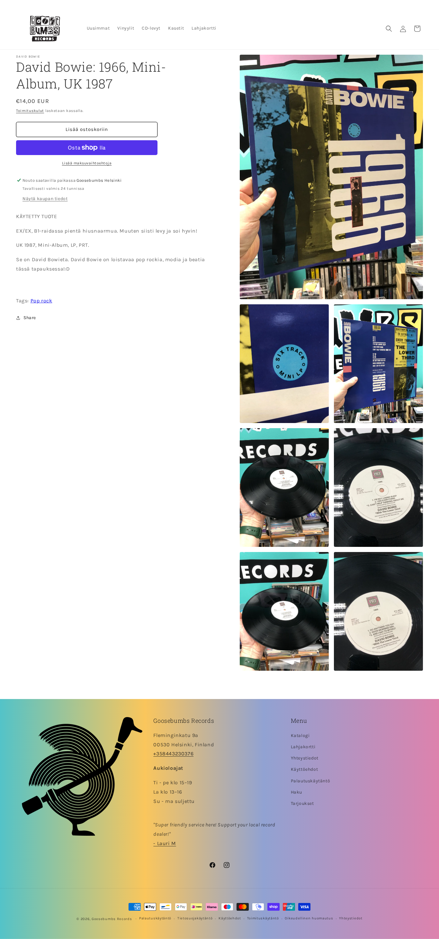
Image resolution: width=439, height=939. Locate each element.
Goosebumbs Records (112, 919)
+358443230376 (173, 754)
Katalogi (300, 736)
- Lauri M (164, 844)
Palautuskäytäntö (310, 781)
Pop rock (41, 301)
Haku (296, 792)
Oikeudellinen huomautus (309, 918)
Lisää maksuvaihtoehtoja (87, 163)
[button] (389, 29)
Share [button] (29, 317)
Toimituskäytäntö (263, 918)
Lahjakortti (303, 747)
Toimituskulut (30, 110)
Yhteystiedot (304, 758)
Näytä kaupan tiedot (44, 198)
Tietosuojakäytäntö (195, 918)
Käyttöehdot (304, 769)
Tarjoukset (302, 803)
